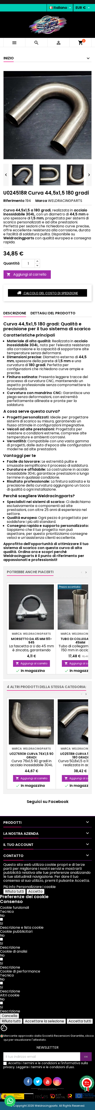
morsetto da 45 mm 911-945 (31, 641)
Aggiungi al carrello (26, 274)
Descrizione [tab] (14, 313)
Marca (41, 201)
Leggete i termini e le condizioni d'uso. (45, 1067)
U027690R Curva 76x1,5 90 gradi (31, 756)
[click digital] (47, 1093)
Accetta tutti (79, 1021)
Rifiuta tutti (14, 891)
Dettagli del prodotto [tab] (52, 313)
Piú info (9, 886)
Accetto (35, 891)
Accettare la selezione (44, 1021)
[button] (22, 927)
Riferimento (14, 201)
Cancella (9, 1015)
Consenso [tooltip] (11, 901)
